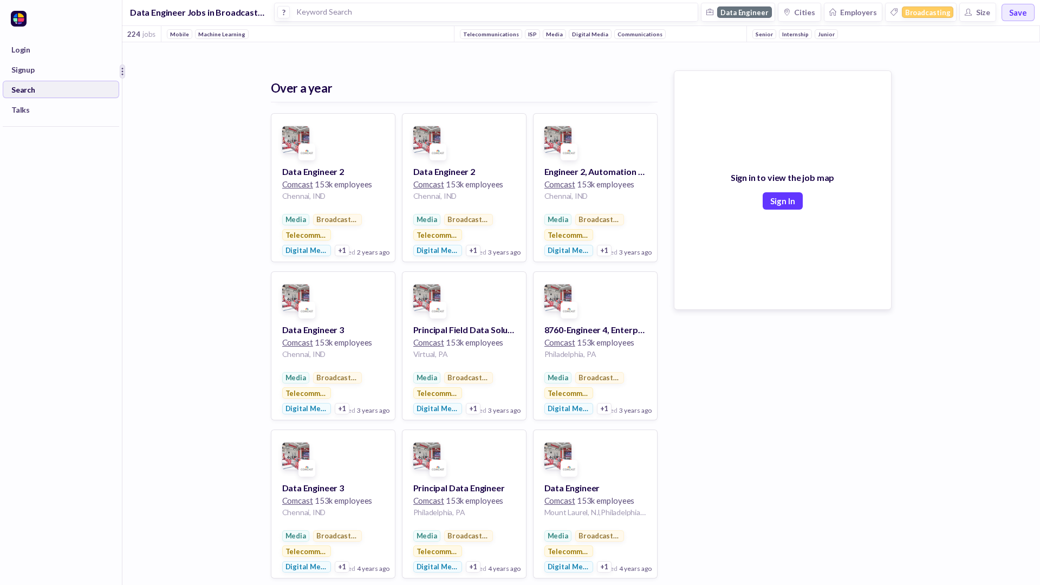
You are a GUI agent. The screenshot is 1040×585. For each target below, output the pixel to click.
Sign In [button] (782, 201)
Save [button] (1018, 12)
